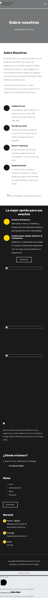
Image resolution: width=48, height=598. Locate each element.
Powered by (5, 593)
